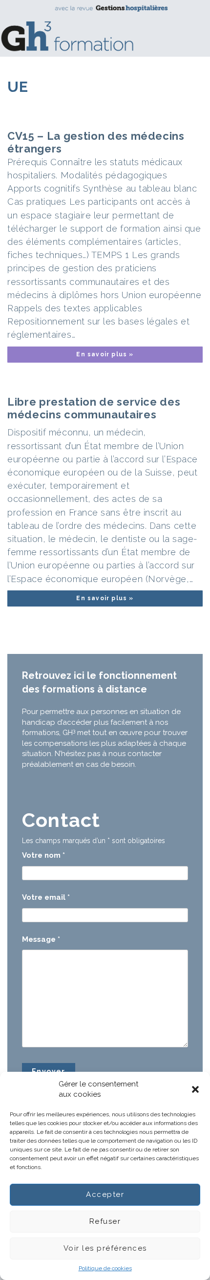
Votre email (46, 897)
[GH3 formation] (101, 28)
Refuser (105, 1221)
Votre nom (43, 855)
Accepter (105, 1194)
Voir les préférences (105, 1248)
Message (41, 939)
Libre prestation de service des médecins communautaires (93, 408)
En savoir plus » (104, 354)
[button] (195, 1089)
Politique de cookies (105, 1268)
